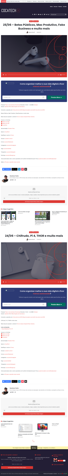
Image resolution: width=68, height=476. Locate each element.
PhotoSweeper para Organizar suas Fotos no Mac (42, 222)
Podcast (29, 1)
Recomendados (56, 1)
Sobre (51, 6)
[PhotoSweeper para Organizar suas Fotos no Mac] (42, 216)
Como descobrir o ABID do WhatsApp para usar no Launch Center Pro (7, 222)
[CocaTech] (11, 10)
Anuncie (55, 6)
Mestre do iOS (48, 1)
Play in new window (10, 104)
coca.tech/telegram (10, 152)
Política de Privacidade (48, 473)
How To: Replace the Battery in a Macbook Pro (59, 212)
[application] (34, 74)
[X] (13, 180)
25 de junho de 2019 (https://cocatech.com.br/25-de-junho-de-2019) (28, 110)
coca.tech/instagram (11, 145)
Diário (31, 21)
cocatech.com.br (8, 138)
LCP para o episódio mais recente (12, 162)
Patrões (60, 6)
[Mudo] (61, 74)
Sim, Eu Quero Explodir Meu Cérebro (25, 116)
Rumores (35, 1)
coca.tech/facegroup (10, 155)
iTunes (12, 135)
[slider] (64, 73)
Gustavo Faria (31, 32)
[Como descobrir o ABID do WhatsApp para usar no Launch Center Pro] (8, 215)
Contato (65, 6)
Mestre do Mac (41, 1)
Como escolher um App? (24, 211)
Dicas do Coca (63, 1)
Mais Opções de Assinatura (18, 106)
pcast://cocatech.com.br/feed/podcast (47, 158)
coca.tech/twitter (7, 148)
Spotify (6, 106)
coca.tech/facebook (8, 142)
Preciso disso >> (56, 97)
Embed (36, 104)
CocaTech (5, 125)
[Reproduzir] (3, 74)
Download (17, 104)
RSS (10, 106)
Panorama (36, 21)
